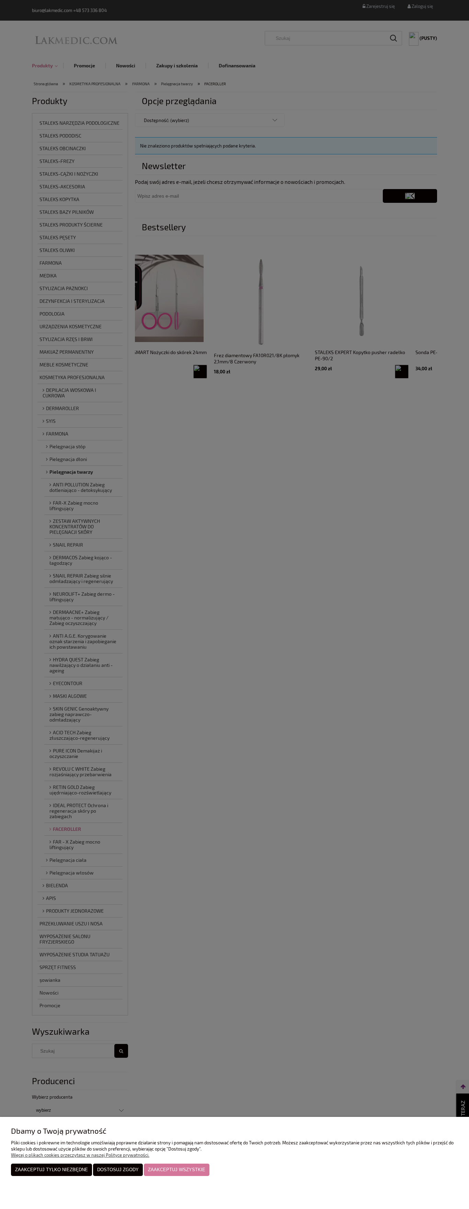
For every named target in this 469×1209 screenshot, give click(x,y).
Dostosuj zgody (118, 1169)
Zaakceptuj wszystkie (176, 1169)
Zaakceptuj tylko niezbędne (51, 1169)
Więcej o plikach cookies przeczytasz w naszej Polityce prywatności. (80, 1155)
